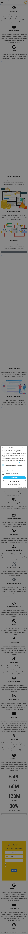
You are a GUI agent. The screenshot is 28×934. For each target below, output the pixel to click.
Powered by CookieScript (20, 487)
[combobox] (23, 447)
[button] (14, 485)
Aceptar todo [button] (14, 477)
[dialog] (14, 467)
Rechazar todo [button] (14, 481)
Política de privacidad (19, 462)
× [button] (24, 447)
